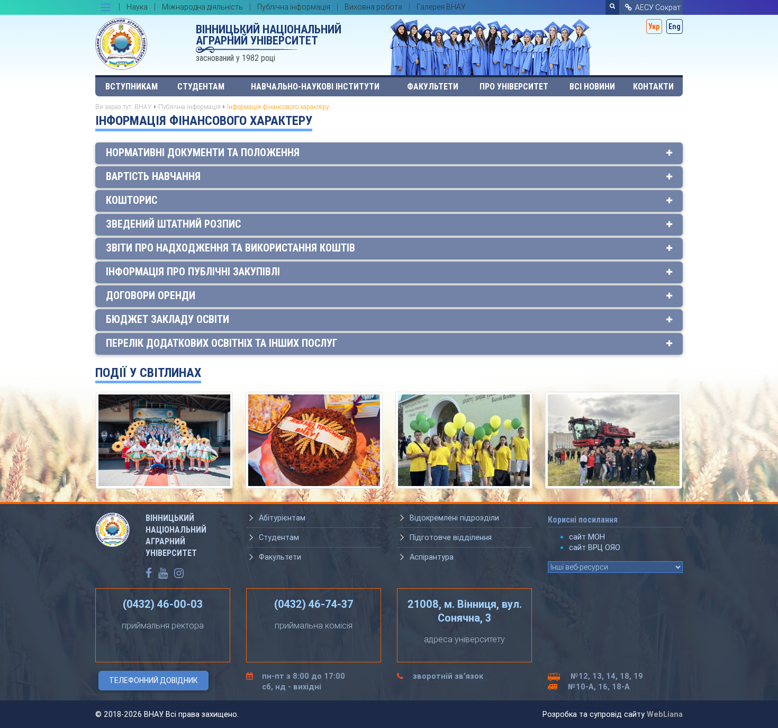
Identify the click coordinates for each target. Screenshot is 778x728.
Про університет (514, 87)
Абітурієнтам (282, 518)
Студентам (200, 87)
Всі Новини (592, 87)
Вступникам (131, 87)
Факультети (432, 87)
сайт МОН (587, 537)
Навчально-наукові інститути (315, 87)
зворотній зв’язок (448, 676)
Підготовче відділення (451, 537)
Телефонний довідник (153, 680)
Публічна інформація (189, 107)
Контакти (653, 87)
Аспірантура (432, 557)
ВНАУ (143, 107)
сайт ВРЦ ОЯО (594, 547)
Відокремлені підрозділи (454, 518)
